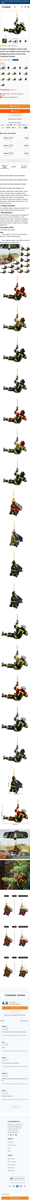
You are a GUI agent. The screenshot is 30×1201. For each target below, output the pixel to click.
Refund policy (11, 1170)
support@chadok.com (13, 1132)
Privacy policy (11, 1158)
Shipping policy (12, 1164)
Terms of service (12, 1161)
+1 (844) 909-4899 (13, 1130)
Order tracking (11, 1145)
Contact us (10, 1142)
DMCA (9, 1151)
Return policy (11, 1167)
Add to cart (15, 1198)
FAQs (9, 1148)
